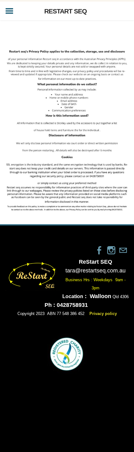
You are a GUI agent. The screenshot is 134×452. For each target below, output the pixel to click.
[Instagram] (111, 250)
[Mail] (123, 250)
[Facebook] (99, 250)
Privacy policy (103, 313)
